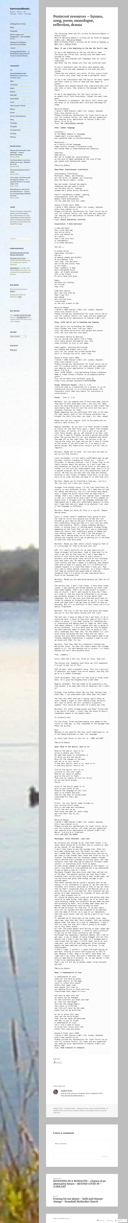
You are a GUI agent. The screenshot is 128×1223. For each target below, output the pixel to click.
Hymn (70, 1110)
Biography (14, 31)
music (12, 102)
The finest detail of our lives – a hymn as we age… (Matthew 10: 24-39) (20, 162)
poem (104, 1110)
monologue (90, 1110)
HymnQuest (14, 268)
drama (65, 1110)
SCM (19, 297)
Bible (12, 81)
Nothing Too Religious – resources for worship (18, 43)
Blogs (12, 27)
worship (13, 133)
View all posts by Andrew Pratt (72, 1095)
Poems (12, 112)
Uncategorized (15, 130)
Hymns (12, 92)
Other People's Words (17, 105)
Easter (12, 88)
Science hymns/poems (18, 116)
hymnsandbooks (20, 8)
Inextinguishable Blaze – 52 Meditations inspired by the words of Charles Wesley (20, 54)
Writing (12, 137)
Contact (12, 48)
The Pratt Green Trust (18, 258)
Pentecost (98, 1110)
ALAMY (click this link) (22, 315)
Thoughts (13, 126)
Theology (13, 123)
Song (12, 119)
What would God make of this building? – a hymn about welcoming (20, 152)
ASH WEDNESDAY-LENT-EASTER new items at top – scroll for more (19, 76)
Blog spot (13, 350)
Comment (104, 1156)
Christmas (14, 85)
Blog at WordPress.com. (61, 1218)
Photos (12, 109)
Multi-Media (14, 99)
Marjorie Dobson (79, 1110)
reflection (56, 1112)
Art (11, 70)
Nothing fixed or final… (18, 24)
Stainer (12, 291)
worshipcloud (22, 317)
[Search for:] (21, 239)
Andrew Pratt (70, 1108)
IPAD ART (13, 95)
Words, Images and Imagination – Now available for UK (20, 37)
